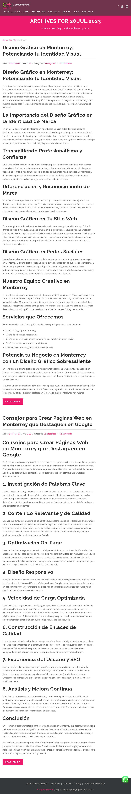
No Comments (65, 63)
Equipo (67, 12)
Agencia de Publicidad (16, 12)
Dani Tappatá (14, 63)
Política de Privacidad (95, 783)
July (15, 40)
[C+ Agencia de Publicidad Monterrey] (62, 6)
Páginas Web (38, 12)
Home (5, 40)
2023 (10, 40)
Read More (12, 401)
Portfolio (54, 12)
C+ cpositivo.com (45, 789)
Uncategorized (50, 63)
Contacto (87, 12)
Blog (76, 12)
